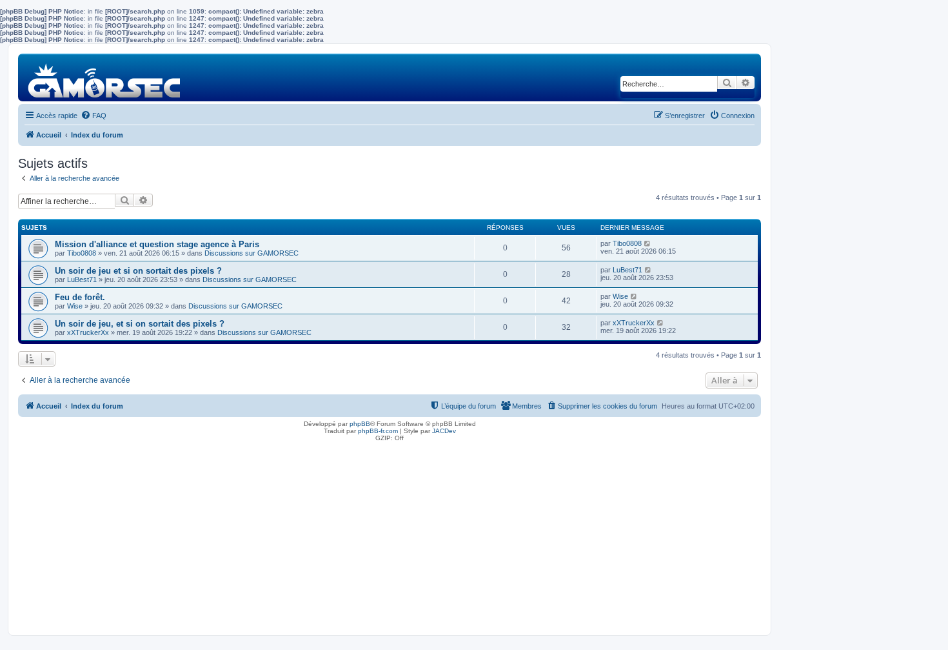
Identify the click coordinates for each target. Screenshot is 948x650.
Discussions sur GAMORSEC (251, 253)
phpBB (360, 423)
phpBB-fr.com (378, 430)
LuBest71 (82, 279)
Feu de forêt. (80, 297)
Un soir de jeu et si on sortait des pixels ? (138, 271)
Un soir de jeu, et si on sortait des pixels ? (139, 324)
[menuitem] (93, 115)
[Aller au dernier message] (648, 243)
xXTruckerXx (88, 332)
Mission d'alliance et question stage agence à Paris (157, 244)
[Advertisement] (389, 535)
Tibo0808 (81, 253)
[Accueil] (104, 77)
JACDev (444, 430)
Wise (75, 306)
